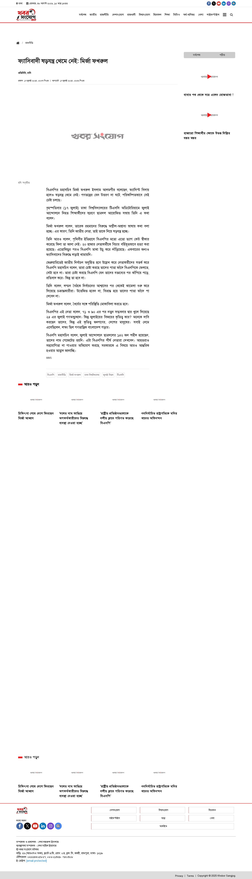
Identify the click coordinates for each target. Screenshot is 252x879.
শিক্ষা (167, 14)
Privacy (179, 876)
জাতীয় (93, 14)
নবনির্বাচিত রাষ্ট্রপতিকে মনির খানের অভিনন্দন (159, 416)
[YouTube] (219, 3)
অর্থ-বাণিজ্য (189, 14)
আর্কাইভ (163, 826)
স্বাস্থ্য (163, 818)
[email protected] (36, 861)
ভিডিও (176, 14)
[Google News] (234, 3)
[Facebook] (209, 3)
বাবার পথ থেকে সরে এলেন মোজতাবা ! (208, 95)
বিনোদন (157, 14)
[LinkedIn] (224, 3)
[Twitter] (214, 3)
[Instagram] (229, 3)
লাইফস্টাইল (213, 14)
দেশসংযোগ (118, 14)
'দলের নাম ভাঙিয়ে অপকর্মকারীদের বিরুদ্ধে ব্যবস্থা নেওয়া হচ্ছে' (73, 418)
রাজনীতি (104, 14)
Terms (190, 876)
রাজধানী (131, 14)
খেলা (200, 14)
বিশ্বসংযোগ (144, 14)
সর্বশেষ (82, 14)
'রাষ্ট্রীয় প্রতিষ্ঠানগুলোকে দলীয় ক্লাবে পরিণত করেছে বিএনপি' (117, 418)
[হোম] (19, 43)
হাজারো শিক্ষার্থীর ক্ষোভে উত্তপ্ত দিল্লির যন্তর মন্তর (207, 135)
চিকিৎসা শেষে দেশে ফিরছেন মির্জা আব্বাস (36, 416)
